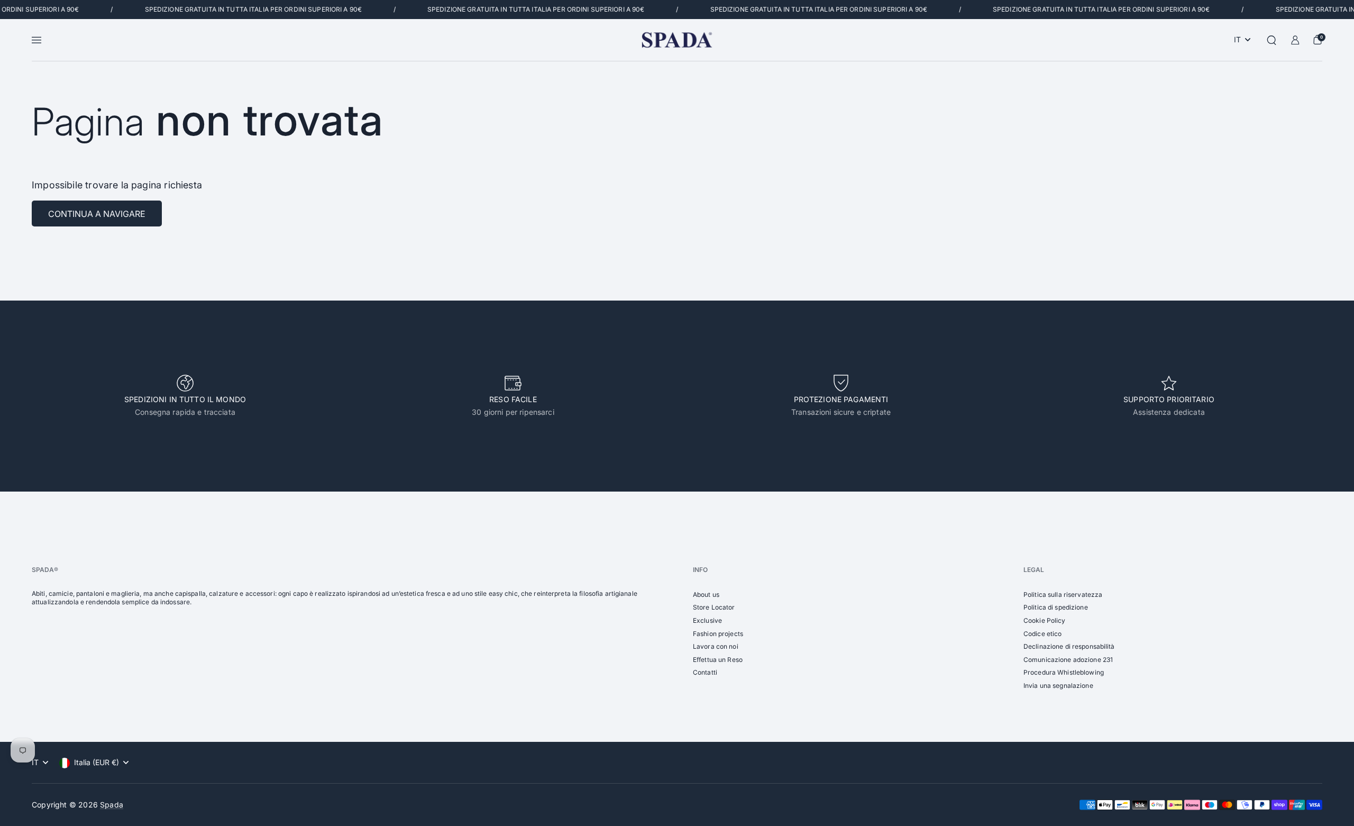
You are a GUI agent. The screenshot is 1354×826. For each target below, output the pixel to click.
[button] (1271, 40)
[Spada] (677, 40)
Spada (111, 804)
